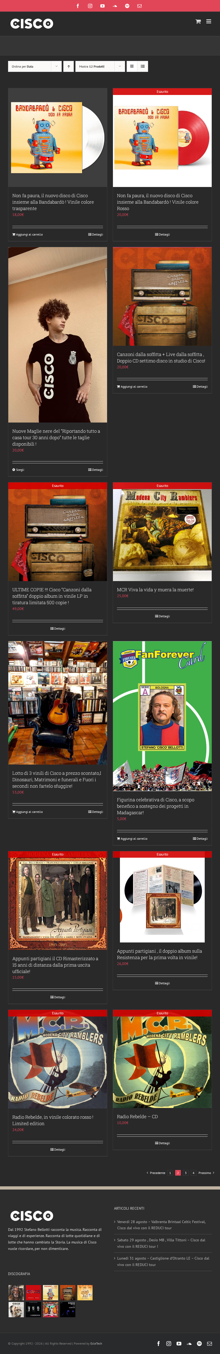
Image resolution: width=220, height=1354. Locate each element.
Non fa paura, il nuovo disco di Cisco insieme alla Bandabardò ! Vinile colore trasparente (53, 201)
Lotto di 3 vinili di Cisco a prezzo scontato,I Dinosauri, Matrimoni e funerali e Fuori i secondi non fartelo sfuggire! (56, 779)
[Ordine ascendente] (68, 66)
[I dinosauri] (33, 1309)
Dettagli (97, 234)
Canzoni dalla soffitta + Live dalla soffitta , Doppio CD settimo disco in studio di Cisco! (161, 357)
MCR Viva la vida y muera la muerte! (155, 589)
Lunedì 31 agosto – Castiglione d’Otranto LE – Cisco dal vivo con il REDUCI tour (163, 1261)
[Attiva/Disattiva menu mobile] (209, 21)
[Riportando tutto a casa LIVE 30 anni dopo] (33, 1292)
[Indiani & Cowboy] (16, 1309)
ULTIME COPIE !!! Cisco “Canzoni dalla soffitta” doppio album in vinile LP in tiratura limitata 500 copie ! (51, 596)
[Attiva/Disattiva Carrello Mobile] (198, 21)
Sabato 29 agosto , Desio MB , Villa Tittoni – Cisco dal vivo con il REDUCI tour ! (161, 1243)
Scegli (20, 470)
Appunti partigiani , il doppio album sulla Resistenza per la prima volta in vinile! (159, 954)
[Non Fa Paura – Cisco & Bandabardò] (50, 1292)
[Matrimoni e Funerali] (50, 1309)
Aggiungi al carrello (29, 234)
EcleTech (96, 1343)
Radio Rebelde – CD (137, 1116)
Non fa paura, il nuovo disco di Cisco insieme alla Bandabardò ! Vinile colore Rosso (158, 201)
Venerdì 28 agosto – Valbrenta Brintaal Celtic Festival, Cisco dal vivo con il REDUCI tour (161, 1225)
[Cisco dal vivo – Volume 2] (68, 1309)
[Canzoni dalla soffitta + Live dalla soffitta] (68, 1292)
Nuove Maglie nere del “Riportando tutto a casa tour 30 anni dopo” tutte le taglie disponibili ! (56, 437)
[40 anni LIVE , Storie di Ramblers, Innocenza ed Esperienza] (85, 1292)
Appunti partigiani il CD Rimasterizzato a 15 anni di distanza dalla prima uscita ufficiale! (55, 964)
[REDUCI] (16, 1292)
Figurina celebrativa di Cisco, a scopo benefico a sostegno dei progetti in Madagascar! (155, 806)
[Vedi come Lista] (142, 66)
